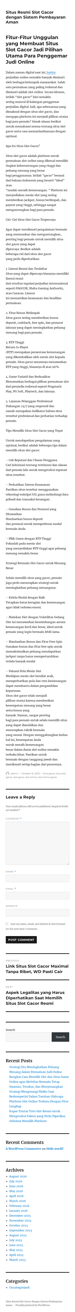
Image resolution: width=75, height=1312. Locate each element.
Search (10, 1030)
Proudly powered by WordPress (33, 1305)
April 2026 (16, 1196)
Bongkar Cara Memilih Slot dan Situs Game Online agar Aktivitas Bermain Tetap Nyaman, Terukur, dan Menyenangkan (39, 1081)
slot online (31, 777)
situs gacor (49, 773)
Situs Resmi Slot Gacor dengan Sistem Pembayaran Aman (36, 17)
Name (11, 871)
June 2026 (16, 1186)
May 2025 (16, 1250)
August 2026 (18, 1176)
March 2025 (17, 1260)
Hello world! (54, 1148)
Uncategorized (19, 1287)
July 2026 (15, 1181)
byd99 (51, 72)
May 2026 (16, 1191)
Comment (14, 818)
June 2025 (16, 1245)
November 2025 (20, 1220)
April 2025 (16, 1255)
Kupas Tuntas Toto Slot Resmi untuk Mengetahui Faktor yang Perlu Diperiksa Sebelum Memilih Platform (37, 1116)
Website (12, 906)
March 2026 (17, 1201)
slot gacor (18, 777)
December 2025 (20, 1215)
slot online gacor (47, 777)
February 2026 (19, 1206)
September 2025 (20, 1230)
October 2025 (18, 1225)
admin (14, 773)
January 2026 (18, 1210)
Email (11, 888)
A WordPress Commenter (23, 1148)
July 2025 (15, 1240)
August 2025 (18, 1235)
